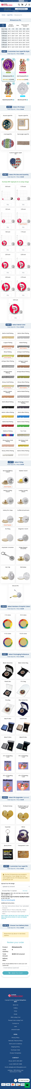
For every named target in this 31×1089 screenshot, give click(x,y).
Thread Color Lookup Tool (15, 1020)
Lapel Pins (10, 15)
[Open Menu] (29, 5)
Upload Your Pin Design (8, 883)
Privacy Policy (15, 1037)
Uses (15, 1026)
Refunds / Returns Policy (15, 1040)
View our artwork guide (8, 900)
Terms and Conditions (15, 1044)
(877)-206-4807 (17, 1061)
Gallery (16, 1008)
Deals (15, 1014)
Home (3, 15)
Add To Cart (17, 973)
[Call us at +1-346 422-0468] (26, 5)
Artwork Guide (15, 1029)
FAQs (15, 1011)
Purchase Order (15, 1050)
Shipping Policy (15, 1047)
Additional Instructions (7, 903)
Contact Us (15, 1023)
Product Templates (15, 1053)
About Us (15, 1005)
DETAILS (26, 1)
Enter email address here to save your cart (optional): (14, 964)
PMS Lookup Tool (15, 1017)
